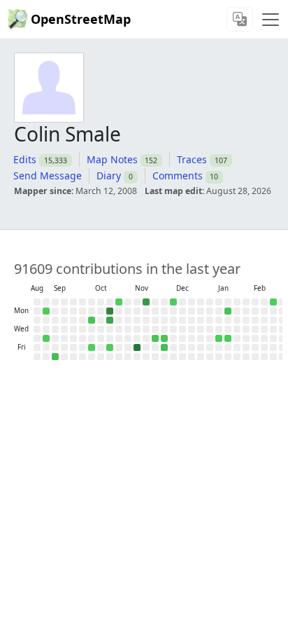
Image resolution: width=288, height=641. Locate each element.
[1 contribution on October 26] (118, 301)
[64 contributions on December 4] (164, 338)
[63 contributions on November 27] (155, 338)
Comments (177, 175)
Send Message (47, 175)
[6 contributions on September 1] (46, 311)
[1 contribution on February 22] (273, 301)
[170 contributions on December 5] (164, 347)
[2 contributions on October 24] (109, 347)
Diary (108, 175)
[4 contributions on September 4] (46, 338)
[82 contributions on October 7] (91, 320)
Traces (192, 159)
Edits (24, 159)
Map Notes (112, 159)
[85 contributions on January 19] (227, 311)
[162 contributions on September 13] (55, 356)
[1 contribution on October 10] (91, 347)
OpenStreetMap (81, 19)
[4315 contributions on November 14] (137, 347)
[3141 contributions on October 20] (109, 311)
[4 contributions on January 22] (227, 338)
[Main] (270, 19)
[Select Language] (239, 19)
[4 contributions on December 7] (173, 301)
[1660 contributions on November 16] (146, 301)
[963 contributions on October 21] (109, 320)
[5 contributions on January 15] (218, 338)
